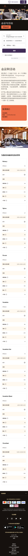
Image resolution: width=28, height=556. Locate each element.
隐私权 (14, 544)
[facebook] (7, 518)
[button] (14, 137)
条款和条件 (14, 553)
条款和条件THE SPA (14, 552)
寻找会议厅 (6, 27)
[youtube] (20, 518)
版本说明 (14, 545)
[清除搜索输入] (23, 36)
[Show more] (2, 129)
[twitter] (16, 518)
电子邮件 (4, 116)
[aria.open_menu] (25, 6)
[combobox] (14, 36)
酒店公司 (14, 548)
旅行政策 (14, 550)
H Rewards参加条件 (14, 547)
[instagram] (11, 518)
